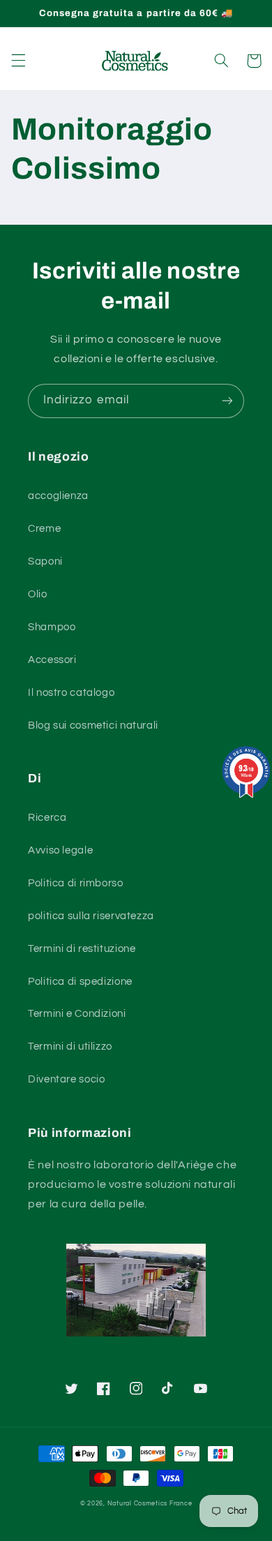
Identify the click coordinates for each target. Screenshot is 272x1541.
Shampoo (51, 627)
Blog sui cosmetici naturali (93, 725)
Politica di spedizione (80, 981)
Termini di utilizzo (70, 1046)
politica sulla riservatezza (91, 916)
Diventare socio (66, 1079)
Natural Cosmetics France (149, 1504)
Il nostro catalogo (71, 692)
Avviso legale (60, 850)
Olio (37, 594)
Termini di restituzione (82, 949)
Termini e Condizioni (77, 1013)
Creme (44, 528)
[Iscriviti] (227, 401)
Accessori (52, 660)
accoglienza (58, 496)
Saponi (45, 561)
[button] (18, 61)
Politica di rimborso (75, 883)
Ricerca (47, 817)
